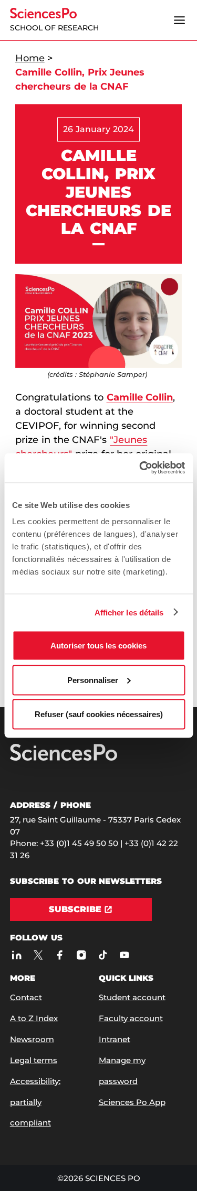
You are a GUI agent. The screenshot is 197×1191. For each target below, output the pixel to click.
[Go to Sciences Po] (63, 758)
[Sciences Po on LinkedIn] (16, 954)
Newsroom (32, 1039)
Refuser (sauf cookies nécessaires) (99, 714)
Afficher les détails (129, 612)
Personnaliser (92, 679)
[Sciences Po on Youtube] (124, 954)
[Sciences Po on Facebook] (59, 954)
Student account (132, 997)
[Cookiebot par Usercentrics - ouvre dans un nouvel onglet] (140, 468)
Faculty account (131, 1018)
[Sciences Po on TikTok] (102, 954)
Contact (26, 997)
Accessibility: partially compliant (35, 1102)
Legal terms (33, 1060)
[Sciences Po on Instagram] (81, 954)
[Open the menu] (179, 20)
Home (30, 58)
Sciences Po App (132, 1102)
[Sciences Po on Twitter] (38, 954)
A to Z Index (34, 1018)
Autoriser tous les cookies (98, 645)
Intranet (114, 1039)
